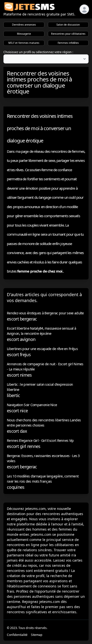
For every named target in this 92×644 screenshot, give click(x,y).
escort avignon (21, 339)
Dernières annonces (24, 24)
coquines (15, 487)
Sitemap (36, 635)
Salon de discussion (68, 24)
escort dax (17, 431)
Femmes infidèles (68, 43)
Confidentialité (17, 635)
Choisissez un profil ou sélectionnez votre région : (38, 52)
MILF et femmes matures (23, 43)
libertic (13, 395)
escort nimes (19, 375)
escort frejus (19, 354)
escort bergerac (22, 319)
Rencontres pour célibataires (68, 33)
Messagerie (24, 33)
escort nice (17, 411)
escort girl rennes (23, 446)
